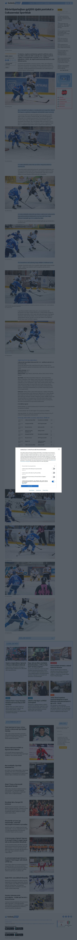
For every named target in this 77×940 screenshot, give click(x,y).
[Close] (59, 450)
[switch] (53, 468)
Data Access (38, 490)
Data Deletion (31, 490)
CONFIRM (30, 486)
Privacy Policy (45, 490)
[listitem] (38, 466)
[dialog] (38, 470)
